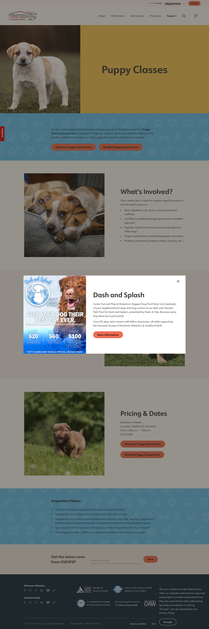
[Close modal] (178, 281)
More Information (108, 334)
